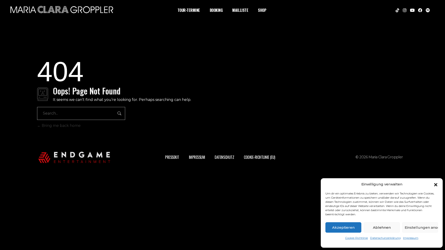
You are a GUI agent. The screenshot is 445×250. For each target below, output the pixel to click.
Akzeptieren (343, 227)
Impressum (410, 238)
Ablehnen (382, 227)
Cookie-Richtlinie (356, 238)
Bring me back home (61, 125)
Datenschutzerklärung (385, 238)
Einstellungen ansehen (421, 227)
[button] (435, 184)
